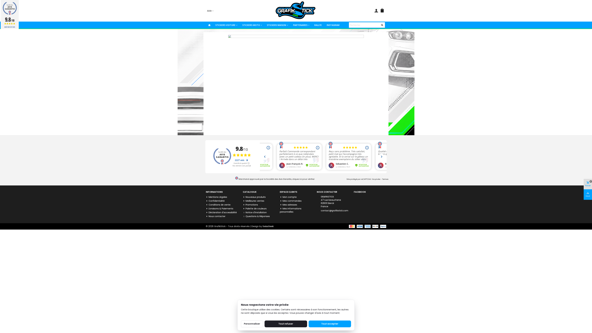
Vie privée (376, 179)
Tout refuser (285, 323)
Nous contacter (217, 216)
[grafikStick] (296, 10)
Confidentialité (217, 200)
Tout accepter (329, 323)
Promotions (252, 204)
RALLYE (318, 25)
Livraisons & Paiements (221, 208)
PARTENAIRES (300, 25)
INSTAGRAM (333, 25)
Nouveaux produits (256, 197)
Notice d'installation (256, 212)
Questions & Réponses (258, 216)
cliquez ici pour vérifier (303, 179)
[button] (210, 10)
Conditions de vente (219, 204)
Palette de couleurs (256, 208)
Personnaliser (252, 323)
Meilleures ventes (255, 200)
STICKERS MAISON (276, 25)
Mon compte (290, 197)
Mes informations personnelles (290, 210)
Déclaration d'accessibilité (223, 212)
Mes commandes (292, 200)
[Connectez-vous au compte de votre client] (376, 11)
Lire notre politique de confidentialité (261, 316)
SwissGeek (268, 226)
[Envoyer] (382, 25)
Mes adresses (290, 204)
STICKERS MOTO (251, 25)
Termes (385, 179)
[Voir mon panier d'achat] (383, 10)
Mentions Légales (218, 197)
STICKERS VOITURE (225, 25)
